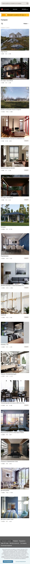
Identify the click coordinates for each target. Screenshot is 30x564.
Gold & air (3, 315)
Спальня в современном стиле (9, 461)
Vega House (4, 51)
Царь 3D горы (4, 543)
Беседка (3, 227)
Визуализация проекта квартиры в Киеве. (12, 432)
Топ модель (23, 543)
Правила (15, 541)
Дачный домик (5, 490)
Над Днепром (4, 256)
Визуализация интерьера (8, 168)
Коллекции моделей (6, 545)
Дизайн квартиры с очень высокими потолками (13, 285)
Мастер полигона (14, 543)
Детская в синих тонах (7, 519)
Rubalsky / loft (4, 344)
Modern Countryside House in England (11, 109)
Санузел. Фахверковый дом (8, 374)
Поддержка (22, 541)
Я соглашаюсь (8, 561)
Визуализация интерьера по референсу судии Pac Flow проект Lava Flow (13, 138)
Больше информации (21, 561)
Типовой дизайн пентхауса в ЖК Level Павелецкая (13, 403)
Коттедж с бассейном (7, 80)
